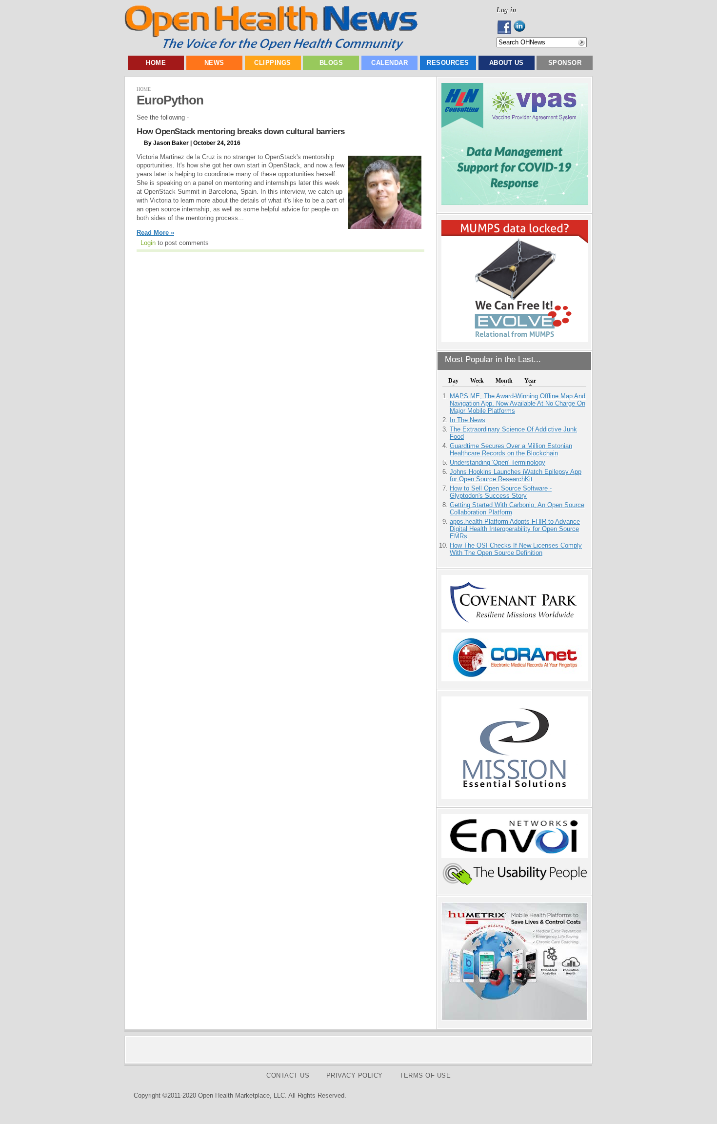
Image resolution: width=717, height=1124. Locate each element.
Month (504, 380)
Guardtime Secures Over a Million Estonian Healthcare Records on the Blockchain (511, 449)
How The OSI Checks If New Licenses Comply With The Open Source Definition (516, 549)
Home (156, 62)
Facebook (505, 27)
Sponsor (565, 62)
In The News (467, 420)
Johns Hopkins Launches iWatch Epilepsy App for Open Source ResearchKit (515, 475)
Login (148, 242)
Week (477, 380)
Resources (448, 62)
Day (453, 380)
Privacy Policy (354, 1075)
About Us (506, 62)
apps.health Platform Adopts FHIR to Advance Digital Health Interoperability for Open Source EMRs (515, 529)
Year (530, 380)
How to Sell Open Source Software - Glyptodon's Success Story (501, 492)
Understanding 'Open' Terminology (497, 462)
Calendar (389, 62)
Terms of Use (425, 1075)
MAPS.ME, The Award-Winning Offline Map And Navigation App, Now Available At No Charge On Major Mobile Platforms (517, 403)
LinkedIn (522, 27)
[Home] (271, 48)
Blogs (331, 62)
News (214, 62)
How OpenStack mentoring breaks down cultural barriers (241, 131)
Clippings (272, 62)
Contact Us (287, 1075)
